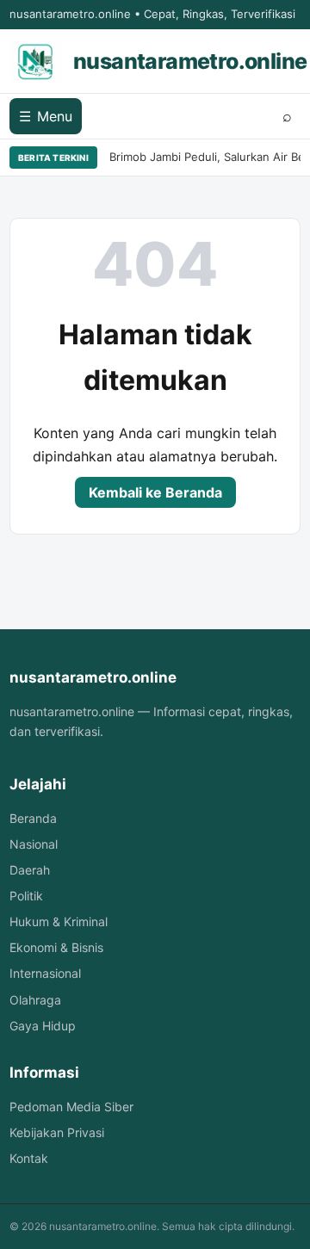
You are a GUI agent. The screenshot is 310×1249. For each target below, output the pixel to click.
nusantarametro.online (190, 61)
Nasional (33, 844)
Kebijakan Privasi (56, 1132)
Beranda (33, 818)
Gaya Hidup (42, 1025)
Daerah (29, 870)
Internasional (45, 973)
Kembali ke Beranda (155, 492)
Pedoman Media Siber (71, 1106)
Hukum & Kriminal (58, 921)
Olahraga (35, 999)
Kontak (28, 1158)
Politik (26, 895)
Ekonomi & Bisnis (56, 947)
